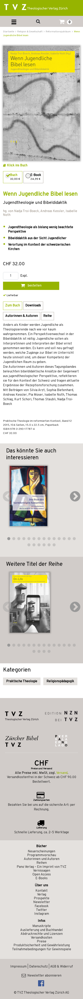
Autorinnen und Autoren (41, 859)
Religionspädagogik (60, 681)
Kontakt (41, 891)
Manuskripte (41, 926)
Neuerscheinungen (41, 852)
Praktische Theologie (21, 681)
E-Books (41, 878)
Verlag (41, 895)
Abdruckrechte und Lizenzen (42, 934)
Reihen (41, 863)
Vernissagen (41, 871)
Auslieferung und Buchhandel (41, 930)
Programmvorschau (41, 855)
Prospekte (41, 898)
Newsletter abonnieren (43, 976)
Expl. (24, 276)
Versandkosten (41, 938)
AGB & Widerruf (61, 967)
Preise (41, 942)
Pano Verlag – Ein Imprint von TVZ (41, 867)
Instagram (41, 914)
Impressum (18, 967)
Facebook (42, 906)
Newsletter (41, 902)
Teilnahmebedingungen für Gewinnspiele (41, 949)
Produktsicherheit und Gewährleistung (41, 945)
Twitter (41, 910)
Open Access (41, 875)
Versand (61, 773)
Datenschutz (38, 967)
